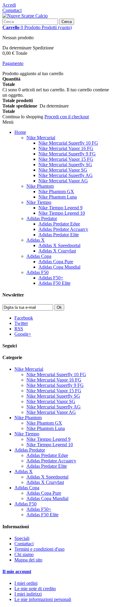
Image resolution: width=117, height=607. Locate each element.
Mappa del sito (28, 559)
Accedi (9, 4)
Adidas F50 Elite (54, 283)
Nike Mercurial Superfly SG (65, 164)
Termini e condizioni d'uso (39, 549)
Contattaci (12, 10)
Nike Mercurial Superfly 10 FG (68, 143)
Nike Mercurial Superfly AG (65, 175)
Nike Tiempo (38, 202)
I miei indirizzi (28, 594)
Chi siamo (24, 554)
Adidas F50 (37, 272)
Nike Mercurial (40, 137)
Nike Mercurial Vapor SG (62, 169)
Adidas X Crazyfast (57, 250)
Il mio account (16, 571)
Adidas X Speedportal (59, 245)
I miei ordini (26, 583)
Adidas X (35, 240)
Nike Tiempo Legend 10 (61, 213)
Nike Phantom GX (56, 191)
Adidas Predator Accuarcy (63, 229)
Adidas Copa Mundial (59, 267)
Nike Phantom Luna (57, 196)
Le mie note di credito (35, 588)
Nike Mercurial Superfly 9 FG (67, 153)
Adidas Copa (38, 256)
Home (20, 132)
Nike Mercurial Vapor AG (63, 180)
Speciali (21, 538)
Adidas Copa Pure (55, 261)
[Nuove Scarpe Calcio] (25, 15)
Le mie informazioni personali (42, 599)
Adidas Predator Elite (58, 234)
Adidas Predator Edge (59, 223)
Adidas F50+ (50, 277)
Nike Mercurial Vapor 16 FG (65, 148)
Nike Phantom (40, 186)
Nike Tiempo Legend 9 (60, 207)
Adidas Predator (41, 218)
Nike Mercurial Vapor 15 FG (65, 159)
